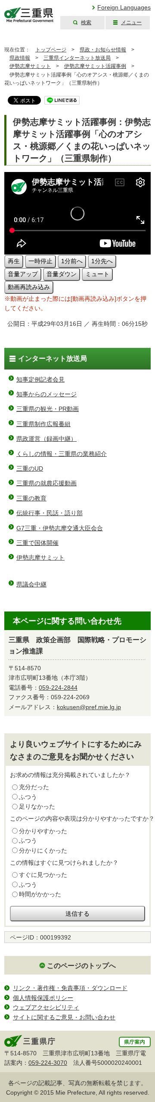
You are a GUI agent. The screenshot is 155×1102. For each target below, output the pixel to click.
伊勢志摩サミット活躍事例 (95, 66)
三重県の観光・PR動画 (47, 408)
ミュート (97, 274)
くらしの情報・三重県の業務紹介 (61, 453)
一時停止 (40, 261)
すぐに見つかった (43, 874)
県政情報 (19, 58)
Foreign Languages (124, 7)
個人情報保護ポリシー (43, 997)
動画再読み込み (29, 286)
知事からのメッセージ (46, 394)
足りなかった (37, 806)
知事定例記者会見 (40, 379)
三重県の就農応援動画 (46, 483)
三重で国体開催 (37, 542)
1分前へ (72, 261)
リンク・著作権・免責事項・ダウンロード (70, 987)
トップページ (50, 50)
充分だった (34, 787)
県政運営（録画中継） (46, 438)
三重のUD (29, 468)
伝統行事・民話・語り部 (49, 513)
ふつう (28, 796)
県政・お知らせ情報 (103, 50)
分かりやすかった (43, 831)
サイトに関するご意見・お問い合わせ (64, 1017)
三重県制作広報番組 (43, 423)
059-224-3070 (47, 1062)
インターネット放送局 (52, 358)
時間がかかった (40, 894)
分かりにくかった (43, 850)
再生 (14, 261)
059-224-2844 (58, 687)
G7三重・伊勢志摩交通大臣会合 (59, 528)
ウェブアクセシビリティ (46, 1007)
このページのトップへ (81, 965)
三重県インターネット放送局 (77, 58)
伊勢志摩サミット (30, 66)
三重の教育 (31, 498)
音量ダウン (61, 274)
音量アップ (23, 274)
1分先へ (102, 261)
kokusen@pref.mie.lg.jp (89, 707)
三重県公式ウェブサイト (29, 14)
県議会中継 (31, 584)
